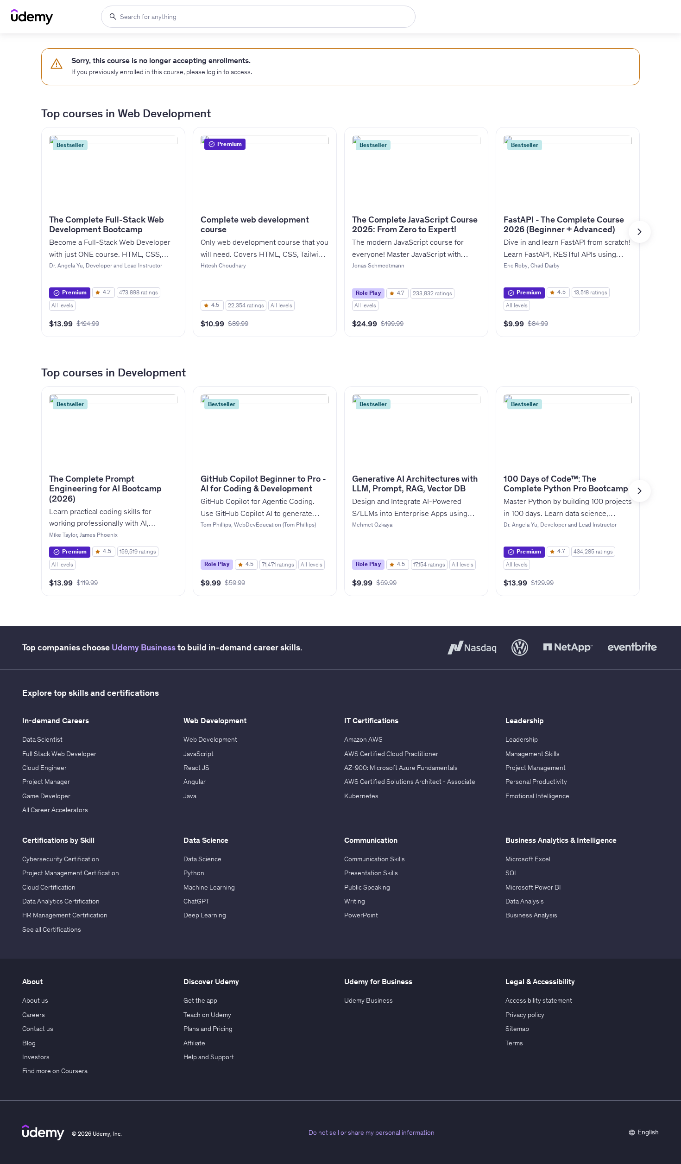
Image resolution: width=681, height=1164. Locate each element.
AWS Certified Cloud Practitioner (391, 754)
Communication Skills (374, 859)
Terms (514, 1043)
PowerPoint (361, 915)
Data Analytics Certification (61, 901)
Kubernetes (361, 796)
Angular (194, 781)
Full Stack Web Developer (59, 754)
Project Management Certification (70, 873)
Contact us (37, 1028)
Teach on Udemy (207, 1015)
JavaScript (198, 754)
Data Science (202, 859)
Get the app (200, 1000)
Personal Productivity (536, 781)
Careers (33, 1015)
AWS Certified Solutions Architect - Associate (409, 781)
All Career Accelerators (55, 810)
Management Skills (532, 754)
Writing (354, 901)
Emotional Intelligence (537, 796)
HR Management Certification (64, 915)
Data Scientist (42, 739)
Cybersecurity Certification (60, 859)
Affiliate (194, 1043)
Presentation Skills (371, 873)
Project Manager (46, 781)
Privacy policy (524, 1015)
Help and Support (208, 1057)
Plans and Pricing (208, 1028)
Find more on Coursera (55, 1071)
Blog (29, 1043)
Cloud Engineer (44, 767)
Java (189, 796)
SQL (511, 873)
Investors (36, 1057)
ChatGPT (196, 901)
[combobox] (258, 17)
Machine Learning (209, 887)
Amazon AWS (363, 739)
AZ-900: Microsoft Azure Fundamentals (401, 767)
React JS (196, 767)
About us (35, 1000)
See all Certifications (51, 929)
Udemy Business (144, 647)
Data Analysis (524, 901)
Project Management (535, 767)
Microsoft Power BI (533, 887)
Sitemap (517, 1028)
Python (193, 873)
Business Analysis (531, 915)
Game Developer (46, 796)
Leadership (521, 739)
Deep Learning (204, 915)
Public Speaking (367, 887)
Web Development (210, 739)
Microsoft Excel (527, 859)
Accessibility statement (538, 1000)
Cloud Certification (49, 887)
